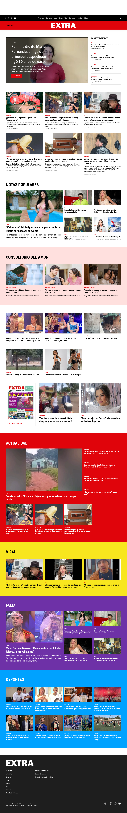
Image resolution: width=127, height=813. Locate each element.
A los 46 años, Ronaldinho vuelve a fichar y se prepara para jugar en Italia (77, 708)
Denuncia (72, 18)
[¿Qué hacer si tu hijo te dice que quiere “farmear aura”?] (24, 102)
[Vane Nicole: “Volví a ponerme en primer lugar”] (63, 359)
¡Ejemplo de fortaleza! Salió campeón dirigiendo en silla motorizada (77, 737)
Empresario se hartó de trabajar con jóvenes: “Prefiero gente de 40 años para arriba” (104, 67)
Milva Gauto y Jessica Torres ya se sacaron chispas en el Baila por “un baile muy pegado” (23, 339)
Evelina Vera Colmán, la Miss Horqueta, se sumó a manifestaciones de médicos (107, 238)
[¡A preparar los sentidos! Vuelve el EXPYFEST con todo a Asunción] (78, 224)
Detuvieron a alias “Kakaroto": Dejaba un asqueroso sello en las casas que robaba (103, 56)
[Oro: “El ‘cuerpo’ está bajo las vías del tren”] (102, 323)
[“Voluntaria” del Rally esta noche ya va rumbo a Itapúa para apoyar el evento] (34, 206)
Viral (66, 18)
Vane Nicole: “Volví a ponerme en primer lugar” (63, 375)
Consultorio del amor (83, 18)
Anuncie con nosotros (42, 771)
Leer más (17, 76)
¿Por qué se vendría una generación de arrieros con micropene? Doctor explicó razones (24, 160)
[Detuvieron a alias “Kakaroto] (44, 469)
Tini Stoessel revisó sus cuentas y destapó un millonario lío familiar (106, 211)
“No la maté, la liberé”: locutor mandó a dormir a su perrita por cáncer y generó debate (102, 119)
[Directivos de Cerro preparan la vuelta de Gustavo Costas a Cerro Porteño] (19, 694)
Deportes (49, 18)
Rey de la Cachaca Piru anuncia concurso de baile (75, 211)
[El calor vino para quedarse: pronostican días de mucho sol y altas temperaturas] (63, 143)
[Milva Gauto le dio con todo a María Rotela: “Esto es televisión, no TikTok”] (63, 323)
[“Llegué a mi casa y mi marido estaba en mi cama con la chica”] (102, 274)
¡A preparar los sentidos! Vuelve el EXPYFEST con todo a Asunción (76, 238)
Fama (55, 18)
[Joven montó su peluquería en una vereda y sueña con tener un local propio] (63, 102)
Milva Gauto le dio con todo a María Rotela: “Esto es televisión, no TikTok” (61, 339)
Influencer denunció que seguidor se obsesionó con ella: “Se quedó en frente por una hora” (63, 586)
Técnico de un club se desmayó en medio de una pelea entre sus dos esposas (17, 737)
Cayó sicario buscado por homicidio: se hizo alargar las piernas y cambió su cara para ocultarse (101, 161)
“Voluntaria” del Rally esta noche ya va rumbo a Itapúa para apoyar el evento (33, 229)
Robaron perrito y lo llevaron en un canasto (22, 375)
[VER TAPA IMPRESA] (21, 404)
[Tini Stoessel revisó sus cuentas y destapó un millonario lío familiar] (107, 197)
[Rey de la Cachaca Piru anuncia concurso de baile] (78, 197)
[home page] (63, 25)
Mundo (61, 18)
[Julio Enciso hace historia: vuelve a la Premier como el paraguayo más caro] (49, 723)
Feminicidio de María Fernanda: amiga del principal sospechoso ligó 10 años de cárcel (29, 54)
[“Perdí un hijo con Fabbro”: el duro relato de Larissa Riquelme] (101, 398)
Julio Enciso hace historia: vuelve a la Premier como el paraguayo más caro (48, 737)
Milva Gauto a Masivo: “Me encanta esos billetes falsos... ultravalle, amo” (105, 45)
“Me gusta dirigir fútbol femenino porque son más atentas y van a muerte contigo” (107, 737)
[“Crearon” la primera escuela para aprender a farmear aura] (102, 569)
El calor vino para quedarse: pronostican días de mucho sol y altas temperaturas (63, 160)
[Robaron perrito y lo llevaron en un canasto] (24, 359)
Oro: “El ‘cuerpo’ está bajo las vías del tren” (100, 338)
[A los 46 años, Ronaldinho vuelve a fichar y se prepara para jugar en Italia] (78, 694)
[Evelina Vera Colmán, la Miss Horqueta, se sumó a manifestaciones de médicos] (107, 224)
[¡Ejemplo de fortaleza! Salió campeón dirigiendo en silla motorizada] (78, 723)
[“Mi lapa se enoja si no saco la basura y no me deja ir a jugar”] (63, 274)
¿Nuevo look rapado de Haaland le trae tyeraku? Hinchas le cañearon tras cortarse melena (48, 709)
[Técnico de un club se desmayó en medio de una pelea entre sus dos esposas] (19, 723)
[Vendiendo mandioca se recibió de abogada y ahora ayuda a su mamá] (59, 398)
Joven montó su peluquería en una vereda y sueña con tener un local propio (61, 119)
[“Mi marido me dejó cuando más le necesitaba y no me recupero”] (24, 274)
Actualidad (41, 18)
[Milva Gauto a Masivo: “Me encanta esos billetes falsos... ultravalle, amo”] (34, 627)
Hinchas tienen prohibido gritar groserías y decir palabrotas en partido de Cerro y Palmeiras (107, 709)
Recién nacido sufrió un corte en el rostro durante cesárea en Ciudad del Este (103, 78)
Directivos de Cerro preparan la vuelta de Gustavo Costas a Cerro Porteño (19, 708)
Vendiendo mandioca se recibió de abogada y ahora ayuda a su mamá (55, 420)
